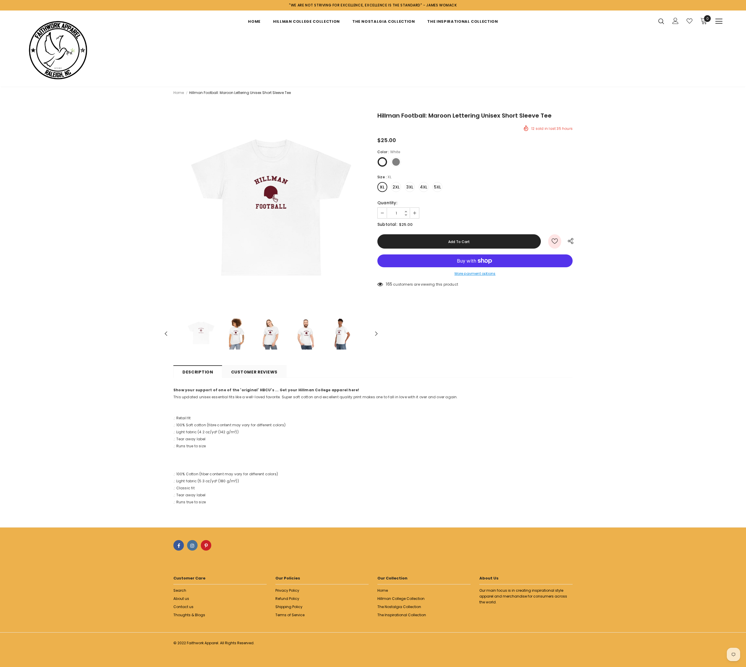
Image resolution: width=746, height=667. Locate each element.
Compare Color (350, 300)
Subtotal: (387, 224)
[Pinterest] (206, 545)
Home (178, 92)
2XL (396, 187)
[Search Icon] (661, 21)
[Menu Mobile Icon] (718, 21)
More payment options (475, 273)
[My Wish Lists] (689, 21)
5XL (437, 187)
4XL (423, 187)
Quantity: (387, 203)
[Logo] (58, 50)
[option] (271, 211)
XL (382, 187)
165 (389, 284)
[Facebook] (178, 545)
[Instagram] (192, 545)
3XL (410, 187)
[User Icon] (675, 21)
